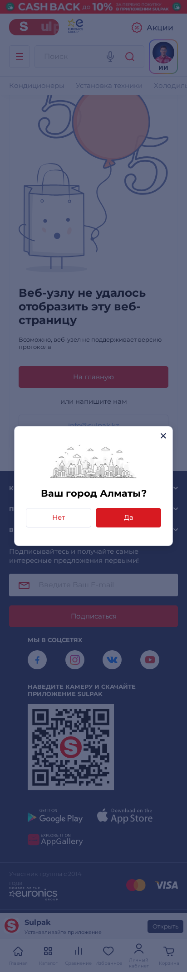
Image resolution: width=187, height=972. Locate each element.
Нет (58, 517)
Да (128, 517)
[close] (163, 436)
